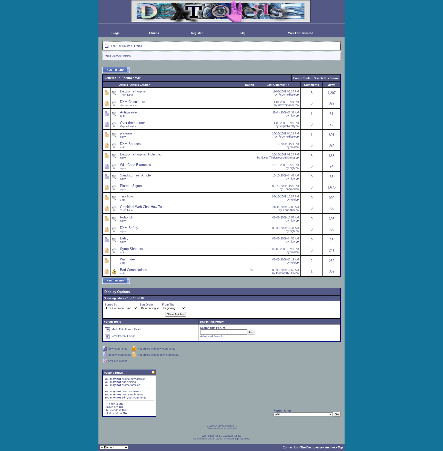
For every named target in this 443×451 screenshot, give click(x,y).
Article (123, 84)
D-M (122, 115)
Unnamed (290, 189)
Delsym (125, 238)
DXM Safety (129, 228)
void (122, 147)
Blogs (115, 33)
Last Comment (277, 84)
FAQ (243, 33)
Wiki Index (128, 259)
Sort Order (146, 304)
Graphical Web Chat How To (141, 207)
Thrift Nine (126, 94)
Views (331, 84)
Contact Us (290, 447)
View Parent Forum (123, 336)
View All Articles (121, 55)
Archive (330, 447)
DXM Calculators (132, 102)
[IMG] (108, 410)
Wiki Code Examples (135, 165)
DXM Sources (130, 144)
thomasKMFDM (286, 273)
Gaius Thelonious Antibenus (278, 157)
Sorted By (111, 304)
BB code (110, 403)
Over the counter (132, 123)
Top (340, 447)
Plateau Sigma (131, 186)
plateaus (126, 133)
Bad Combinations (133, 270)
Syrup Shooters (131, 249)
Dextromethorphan (133, 91)
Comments (311, 84)
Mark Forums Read (300, 33)
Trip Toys (127, 196)
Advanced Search (211, 336)
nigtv (293, 115)
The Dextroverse (121, 45)
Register (197, 33)
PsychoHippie (287, 94)
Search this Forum (326, 78)
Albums (153, 33)
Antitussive (128, 112)
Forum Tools (301, 78)
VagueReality (128, 126)
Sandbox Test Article (135, 175)
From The (168, 304)
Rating (249, 84)
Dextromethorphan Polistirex (141, 154)
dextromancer (128, 105)
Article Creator (140, 84)
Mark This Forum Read (126, 329)
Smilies (109, 406)
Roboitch (126, 217)
